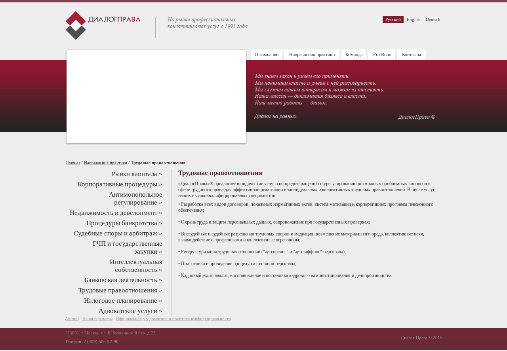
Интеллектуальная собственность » (136, 265)
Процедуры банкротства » (124, 223)
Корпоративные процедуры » (120, 184)
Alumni (72, 318)
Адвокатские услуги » (130, 311)
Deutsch (433, 19)
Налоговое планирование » (123, 300)
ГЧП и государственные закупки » (127, 247)
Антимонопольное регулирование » (135, 198)
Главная (73, 162)
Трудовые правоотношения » (120, 290)
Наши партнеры (97, 318)
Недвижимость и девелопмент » (116, 212)
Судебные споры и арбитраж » (118, 233)
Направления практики (105, 162)
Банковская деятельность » (123, 280)
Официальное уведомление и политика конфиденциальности (173, 318)
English (414, 19)
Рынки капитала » (137, 174)
